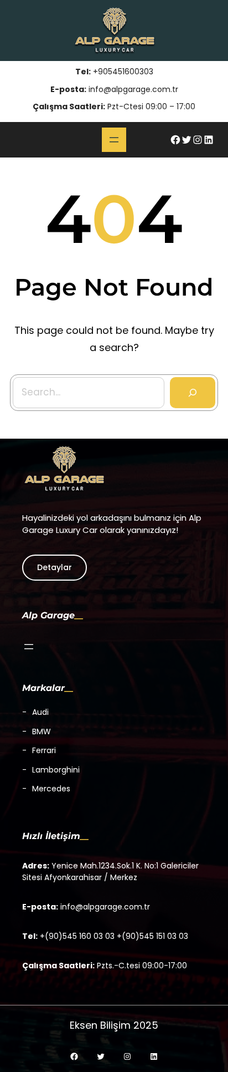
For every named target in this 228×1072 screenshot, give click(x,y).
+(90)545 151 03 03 (152, 936)
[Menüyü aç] (114, 140)
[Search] (192, 392)
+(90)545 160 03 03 (77, 936)
